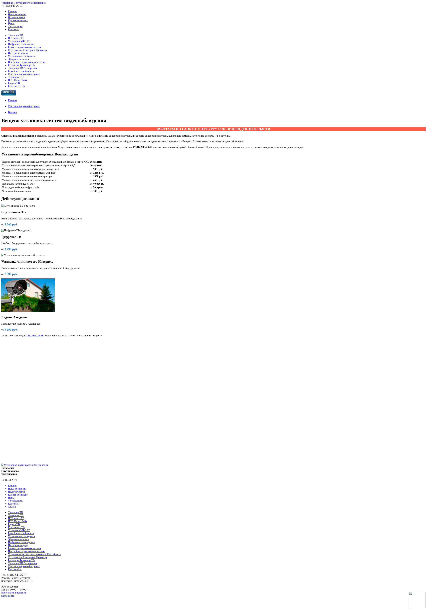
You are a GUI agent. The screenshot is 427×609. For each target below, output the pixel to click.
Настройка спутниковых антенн (26, 62)
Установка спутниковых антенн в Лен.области (34, 554)
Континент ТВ (16, 86)
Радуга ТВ (14, 83)
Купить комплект (18, 20)
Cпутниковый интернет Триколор (27, 50)
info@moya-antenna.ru (13, 592)
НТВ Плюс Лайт (17, 80)
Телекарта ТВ (16, 77)
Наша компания (17, 14)
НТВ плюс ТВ (16, 38)
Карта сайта (15, 569)
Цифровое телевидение (21, 44)
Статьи (12, 506)
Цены (11, 23)
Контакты (13, 29)
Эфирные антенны (18, 59)
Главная (12, 11)
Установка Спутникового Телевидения (23, 2)
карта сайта (7, 595)
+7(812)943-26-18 (33, 335)
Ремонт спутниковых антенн (24, 47)
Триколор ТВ (15, 35)
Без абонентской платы (21, 71)
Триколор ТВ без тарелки (22, 68)
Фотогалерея (15, 26)
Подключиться (16, 17)
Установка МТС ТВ (19, 41)
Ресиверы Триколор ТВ (21, 65)
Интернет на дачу (18, 53)
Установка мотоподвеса (21, 56)
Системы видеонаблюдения (24, 74)
